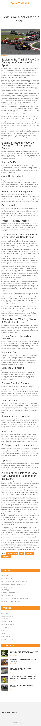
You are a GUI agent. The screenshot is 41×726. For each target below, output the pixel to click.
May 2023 (5, 630)
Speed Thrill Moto (20, 3)
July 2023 (5, 628)
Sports (4, 575)
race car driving (12, 553)
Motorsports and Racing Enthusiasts (15, 599)
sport (21, 553)
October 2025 (6, 622)
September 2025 (7, 625)
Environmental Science (10, 602)
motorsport (29, 553)
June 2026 (5, 613)
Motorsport (6, 587)
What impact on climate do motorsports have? (20, 668)
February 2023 (7, 639)
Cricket (5, 590)
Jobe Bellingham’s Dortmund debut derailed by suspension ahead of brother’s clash (23, 677)
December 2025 (7, 616)
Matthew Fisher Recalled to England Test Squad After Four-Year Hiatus (24, 651)
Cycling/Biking (7, 596)
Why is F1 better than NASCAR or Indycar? (22, 686)
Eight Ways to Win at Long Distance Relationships (23, 660)
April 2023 (5, 633)
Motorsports (7, 578)
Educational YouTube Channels (13, 584)
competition (6, 557)
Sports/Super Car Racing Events (14, 581)
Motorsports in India (9, 593)
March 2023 (6, 636)
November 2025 (7, 619)
